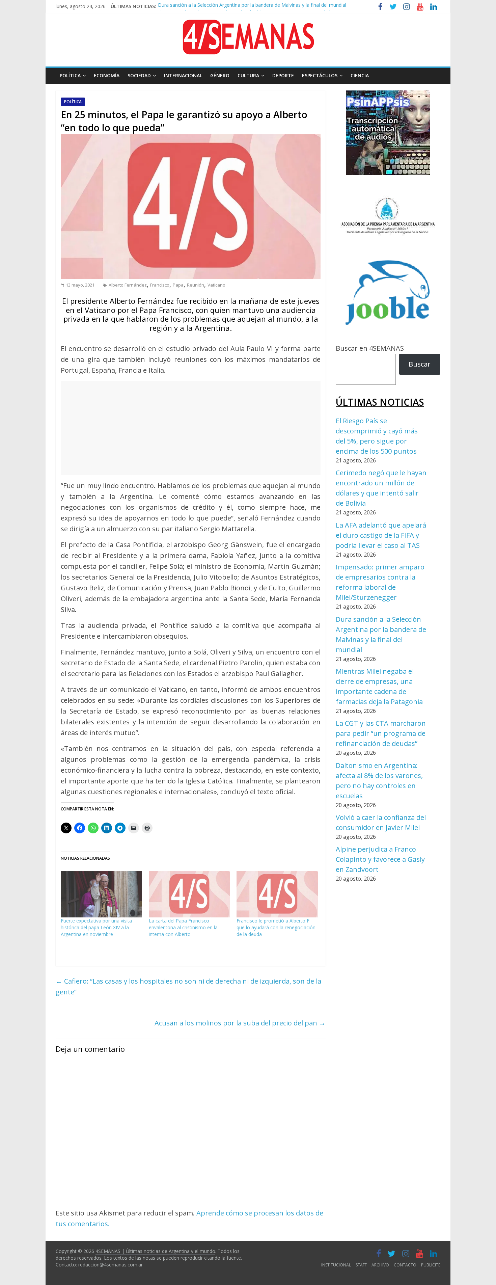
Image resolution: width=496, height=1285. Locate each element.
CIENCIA (360, 75)
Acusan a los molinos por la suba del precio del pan (240, 1022)
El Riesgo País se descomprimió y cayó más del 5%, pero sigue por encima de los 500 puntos (260, 7)
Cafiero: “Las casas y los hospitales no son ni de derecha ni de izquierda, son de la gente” (188, 986)
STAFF (361, 1265)
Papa (178, 285)
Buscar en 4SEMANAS (370, 348)
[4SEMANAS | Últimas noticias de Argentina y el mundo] (248, 24)
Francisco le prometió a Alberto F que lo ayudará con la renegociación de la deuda (276, 927)
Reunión (195, 285)
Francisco (159, 285)
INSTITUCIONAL (336, 1265)
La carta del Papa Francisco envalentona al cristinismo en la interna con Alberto (183, 927)
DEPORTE (283, 75)
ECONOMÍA (106, 75)
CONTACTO (405, 1265)
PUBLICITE (430, 1265)
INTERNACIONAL (183, 75)
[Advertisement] (191, 428)
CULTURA (248, 75)
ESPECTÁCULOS (319, 75)
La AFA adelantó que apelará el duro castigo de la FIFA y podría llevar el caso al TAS (381, 535)
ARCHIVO (380, 1265)
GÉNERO (219, 75)
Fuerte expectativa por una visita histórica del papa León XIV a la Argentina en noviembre (96, 927)
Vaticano (216, 285)
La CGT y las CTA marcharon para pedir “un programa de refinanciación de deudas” (381, 733)
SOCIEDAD (139, 75)
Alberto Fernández (128, 285)
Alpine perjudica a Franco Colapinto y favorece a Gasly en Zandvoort (380, 859)
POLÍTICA (70, 75)
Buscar (420, 364)
